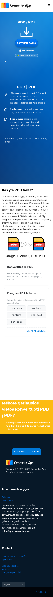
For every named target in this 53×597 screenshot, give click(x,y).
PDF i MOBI (16, 308)
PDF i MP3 (16, 315)
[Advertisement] (26, 368)
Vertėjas (6, 569)
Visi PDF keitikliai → (36, 331)
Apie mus (7, 559)
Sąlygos (6, 497)
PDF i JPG (36, 308)
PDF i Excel (36, 315)
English (7, 584)
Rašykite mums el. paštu (14, 556)
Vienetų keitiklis (10, 566)
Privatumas (8, 500)
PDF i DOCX (16, 322)
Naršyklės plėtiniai (11, 572)
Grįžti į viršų (41, 592)
